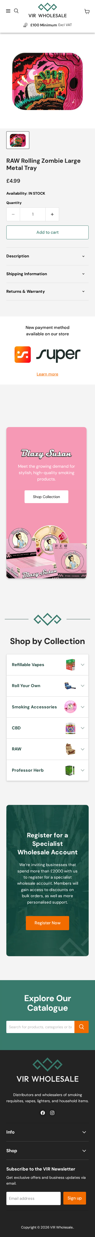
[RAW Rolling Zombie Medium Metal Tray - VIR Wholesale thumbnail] (18, 140)
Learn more (47, 374)
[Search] (81, 1027)
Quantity (14, 203)
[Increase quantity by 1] (52, 214)
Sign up (75, 1198)
